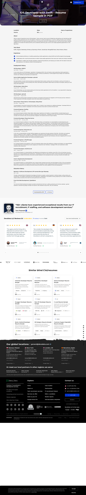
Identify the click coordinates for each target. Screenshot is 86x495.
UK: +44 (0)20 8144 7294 (73, 388)
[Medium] (83, 333)
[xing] (23, 405)
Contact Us (77, 2)
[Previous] (5, 252)
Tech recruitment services (34, 391)
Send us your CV (32, 396)
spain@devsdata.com (66, 358)
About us (30, 388)
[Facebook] (83, 327)
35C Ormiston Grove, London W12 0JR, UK (48, 352)
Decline (74, 492)
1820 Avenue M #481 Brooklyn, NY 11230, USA (30, 353)
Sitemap (49, 413)
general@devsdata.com (40, 344)
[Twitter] (83, 329)
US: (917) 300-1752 (71, 385)
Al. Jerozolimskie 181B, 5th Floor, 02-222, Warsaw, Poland (14, 355)
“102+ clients (21, 205)
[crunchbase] (7, 410)
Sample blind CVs (32, 399)
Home (19, 10)
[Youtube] (83, 331)
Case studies (48, 385)
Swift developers (40, 10)
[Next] (80, 252)
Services (31, 2)
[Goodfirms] (83, 337)
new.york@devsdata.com (31, 358)
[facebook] (7, 405)
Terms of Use (65, 413)
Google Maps (9, 363)
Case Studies (38, 2)
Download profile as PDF (39, 192)
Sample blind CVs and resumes (28, 10)
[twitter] (19, 405)
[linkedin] (11, 405)
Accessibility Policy (75, 413)
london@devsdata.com (48, 358)
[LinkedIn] (83, 325)
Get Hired (67, 2)
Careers (72, 399)
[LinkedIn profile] (25, 210)
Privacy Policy (57, 413)
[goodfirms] (23, 410)
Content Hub (47, 2)
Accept (74, 488)
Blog (65, 417)
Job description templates (52, 399)
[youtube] (19, 410)
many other (10, 374)
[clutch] (15, 410)
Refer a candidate (50, 394)
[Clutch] (83, 335)
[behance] (15, 405)
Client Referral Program (74, 417)
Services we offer (32, 394)
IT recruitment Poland (51, 391)
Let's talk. (52, 374)
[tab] (38, 252)
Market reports (49, 396)
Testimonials (48, 388)
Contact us (69, 381)
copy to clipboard (9, 360)
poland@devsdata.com (11, 358)
